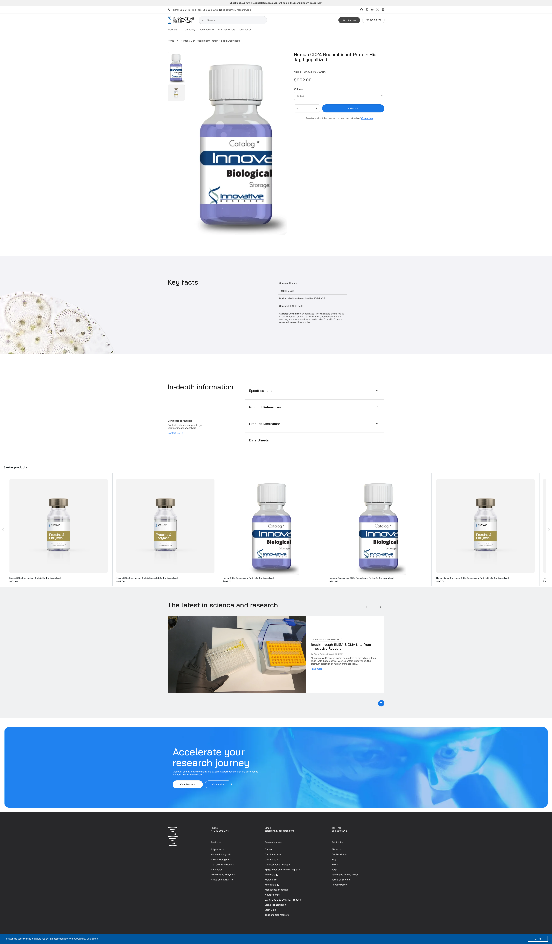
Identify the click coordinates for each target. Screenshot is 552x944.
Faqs (334, 869)
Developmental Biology (277, 864)
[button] (174, 29)
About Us (337, 849)
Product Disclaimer (264, 423)
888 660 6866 (210, 9)
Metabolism (271, 879)
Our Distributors (340, 854)
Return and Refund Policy (345, 874)
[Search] (203, 20)
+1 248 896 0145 (220, 830)
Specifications (261, 390)
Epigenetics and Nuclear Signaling (283, 869)
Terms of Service (341, 879)
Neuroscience (272, 894)
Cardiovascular (273, 854)
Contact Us (174, 433)
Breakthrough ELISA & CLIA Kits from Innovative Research (198, 617)
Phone (214, 827)
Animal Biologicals (221, 859)
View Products (187, 784)
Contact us (367, 118)
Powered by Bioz (301, 68)
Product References (265, 407)
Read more (317, 668)
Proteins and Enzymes (223, 874)
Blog (334, 859)
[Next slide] (380, 606)
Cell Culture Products (222, 864)
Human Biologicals (221, 854)
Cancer (269, 849)
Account (351, 20)
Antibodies (216, 869)
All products (217, 849)
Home (171, 40)
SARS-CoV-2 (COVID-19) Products (283, 899)
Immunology (271, 874)
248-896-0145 (182, 9)
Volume (298, 89)
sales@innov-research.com (237, 9)
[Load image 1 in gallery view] (176, 67)
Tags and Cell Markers (277, 914)
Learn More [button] (92, 939)
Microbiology (272, 884)
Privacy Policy (339, 884)
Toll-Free (336, 827)
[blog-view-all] (381, 703)
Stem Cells (270, 909)
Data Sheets (259, 440)
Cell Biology (271, 859)
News (335, 864)
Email (268, 827)
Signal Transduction (275, 904)
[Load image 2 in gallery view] (176, 93)
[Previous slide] (366, 606)
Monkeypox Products (276, 889)
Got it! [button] (538, 939)
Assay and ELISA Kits (222, 879)
